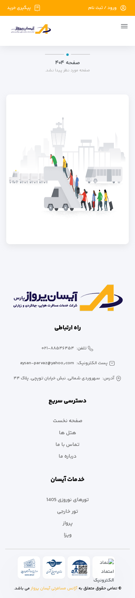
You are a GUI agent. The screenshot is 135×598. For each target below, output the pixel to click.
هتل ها (67, 433)
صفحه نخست (67, 421)
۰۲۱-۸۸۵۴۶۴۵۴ (58, 348)
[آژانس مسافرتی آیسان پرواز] (28, 30)
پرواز (68, 523)
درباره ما (67, 456)
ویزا (68, 535)
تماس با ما (67, 445)
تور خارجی (67, 512)
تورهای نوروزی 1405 (67, 500)
